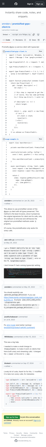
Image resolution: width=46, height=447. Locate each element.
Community (33, 433)
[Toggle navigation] (3, 3)
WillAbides (8, 337)
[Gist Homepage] (16, 3)
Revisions (20, 40)
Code (8, 40)
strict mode (11, 325)
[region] (23, 95)
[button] (34, 34)
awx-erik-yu (9, 240)
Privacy (11, 433)
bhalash (7, 363)
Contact (16, 435)
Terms (5, 433)
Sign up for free (12, 417)
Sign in (30, 4)
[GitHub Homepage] (16, 440)
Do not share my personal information (23, 437)
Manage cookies (26, 435)
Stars (35, 40)
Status (26, 433)
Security (19, 433)
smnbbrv (6, 24)
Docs (41, 433)
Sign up (39, 4)
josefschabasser (11, 317)
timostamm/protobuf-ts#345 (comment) (19, 327)
